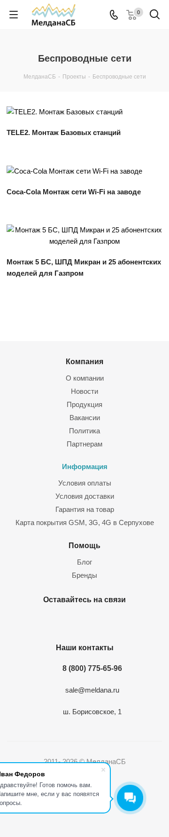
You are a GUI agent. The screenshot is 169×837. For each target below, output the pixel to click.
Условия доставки (84, 496)
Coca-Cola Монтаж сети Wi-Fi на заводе (74, 192)
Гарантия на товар (84, 509)
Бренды (84, 575)
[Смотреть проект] (65, 112)
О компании (85, 378)
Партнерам (84, 444)
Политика (84, 431)
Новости (84, 391)
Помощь (84, 545)
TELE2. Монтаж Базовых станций (64, 132)
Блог (84, 562)
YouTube (93, 621)
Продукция (84, 404)
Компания (84, 361)
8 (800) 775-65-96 (92, 668)
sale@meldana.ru (92, 690)
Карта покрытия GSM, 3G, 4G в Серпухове (84, 522)
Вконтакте (70, 621)
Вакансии (84, 418)
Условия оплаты (84, 483)
